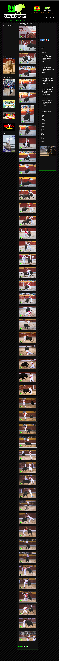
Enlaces (29, 20)
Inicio (28, 652)
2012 (42, 137)
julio (42, 115)
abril (42, 119)
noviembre (43, 52)
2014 (42, 134)
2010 (42, 140)
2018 (42, 129)
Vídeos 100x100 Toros (20, 20)
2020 (42, 126)
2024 (42, 47)
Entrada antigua (34, 652)
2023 (42, 48)
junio (42, 116)
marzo (43, 120)
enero (43, 123)
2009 (42, 141)
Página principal (8, 20)
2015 (42, 133)
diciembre (43, 51)
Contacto (37, 20)
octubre (43, 53)
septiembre (43, 55)
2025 (42, 45)
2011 (42, 138)
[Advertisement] (9, 41)
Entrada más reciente (21, 652)
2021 (42, 125)
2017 (42, 130)
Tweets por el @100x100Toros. (8, 25)
